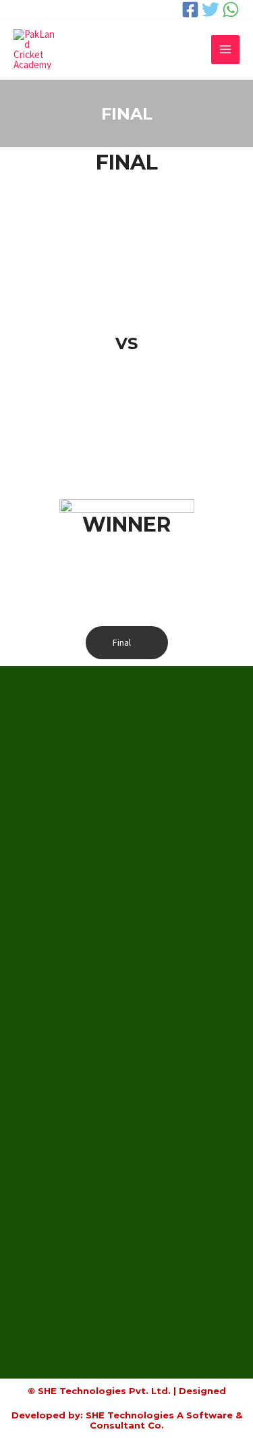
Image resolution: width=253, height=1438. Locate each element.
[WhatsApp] (231, 9)
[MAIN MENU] (225, 49)
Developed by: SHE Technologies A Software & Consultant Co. (126, 1420)
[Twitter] (210, 9)
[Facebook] (190, 9)
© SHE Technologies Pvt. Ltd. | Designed (127, 1390)
